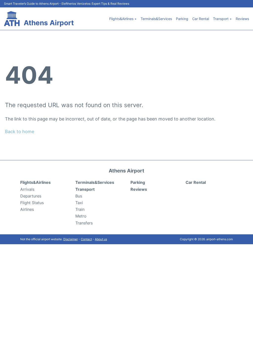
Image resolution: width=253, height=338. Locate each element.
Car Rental (200, 19)
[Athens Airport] (12, 18)
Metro (80, 216)
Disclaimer (70, 239)
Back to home (19, 131)
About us (101, 239)
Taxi (79, 202)
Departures (30, 195)
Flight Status (32, 202)
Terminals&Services (156, 19)
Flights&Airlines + (123, 19)
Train (79, 209)
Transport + (222, 19)
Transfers (84, 222)
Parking (182, 19)
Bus (78, 195)
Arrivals (27, 189)
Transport (85, 189)
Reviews (242, 19)
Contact (86, 239)
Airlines (27, 209)
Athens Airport (49, 22)
